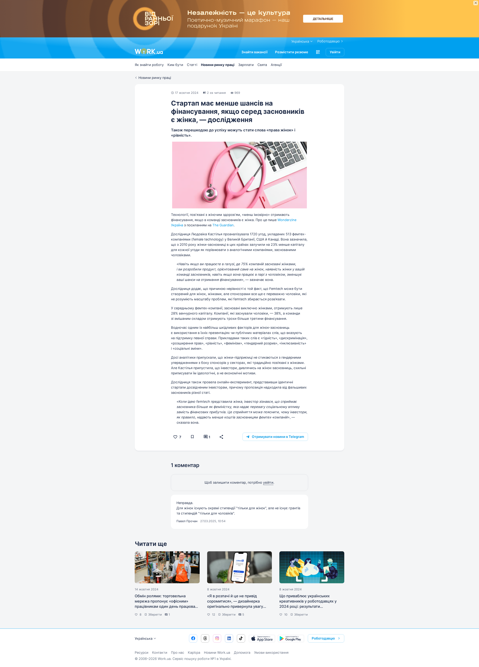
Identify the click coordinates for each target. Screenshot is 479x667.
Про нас (177, 652)
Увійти (335, 52)
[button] (318, 52)
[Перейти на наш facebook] (193, 638)
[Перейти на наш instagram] (217, 638)
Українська (143, 638)
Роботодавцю (328, 41)
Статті (192, 65)
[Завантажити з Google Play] (291, 638)
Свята (262, 65)
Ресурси (141, 652)
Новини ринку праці (217, 65)
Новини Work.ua (217, 652)
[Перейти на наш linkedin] (229, 638)
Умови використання (271, 652)
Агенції (276, 65)
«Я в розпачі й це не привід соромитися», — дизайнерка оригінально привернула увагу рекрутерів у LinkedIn (235, 601)
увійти (268, 482)
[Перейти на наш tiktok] (241, 638)
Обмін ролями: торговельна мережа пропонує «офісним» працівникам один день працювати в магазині (167, 601)
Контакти (159, 652)
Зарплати (246, 65)
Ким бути (175, 65)
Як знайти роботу (149, 65)
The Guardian (223, 225)
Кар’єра (194, 652)
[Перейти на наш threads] (205, 638)
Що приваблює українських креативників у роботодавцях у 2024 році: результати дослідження (308, 601)
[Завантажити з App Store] (262, 638)
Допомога (242, 652)
